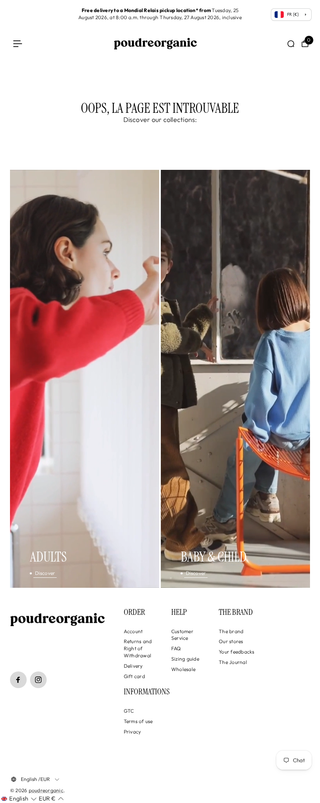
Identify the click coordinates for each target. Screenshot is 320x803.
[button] (19, 799)
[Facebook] (18, 679)
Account (133, 631)
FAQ (176, 648)
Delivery (133, 666)
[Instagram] (38, 679)
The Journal (233, 662)
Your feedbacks (236, 652)
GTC (129, 711)
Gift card (134, 676)
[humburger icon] (17, 44)
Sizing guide (185, 659)
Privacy (132, 731)
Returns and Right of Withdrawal (138, 648)
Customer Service (182, 634)
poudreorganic (46, 790)
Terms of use (138, 721)
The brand (231, 631)
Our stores (231, 641)
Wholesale (183, 669)
